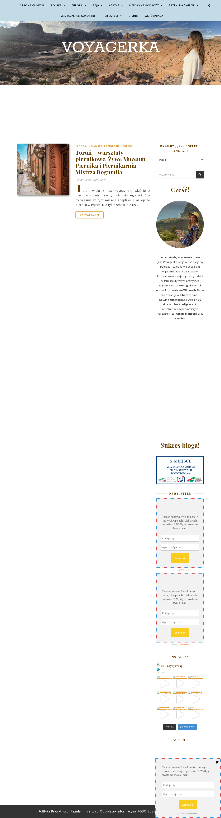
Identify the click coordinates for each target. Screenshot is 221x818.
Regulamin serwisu (85, 811)
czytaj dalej (89, 215)
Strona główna (32, 5)
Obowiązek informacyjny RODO (123, 811)
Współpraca (154, 15)
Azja (96, 5)
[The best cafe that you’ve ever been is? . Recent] (180, 699)
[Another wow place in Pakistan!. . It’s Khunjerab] (164, 714)
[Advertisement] (110, 111)
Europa (77, 5)
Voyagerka (110, 47)
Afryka (114, 5)
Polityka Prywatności (53, 811)
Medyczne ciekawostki (77, 15)
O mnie (133, 15)
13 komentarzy (95, 180)
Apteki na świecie (182, 5)
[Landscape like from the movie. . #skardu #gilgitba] (164, 683)
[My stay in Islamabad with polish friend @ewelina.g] (180, 683)
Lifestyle (112, 15)
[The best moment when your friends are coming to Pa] (164, 699)
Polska (56, 5)
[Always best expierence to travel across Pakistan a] (195, 683)
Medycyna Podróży (144, 5)
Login (152, 811)
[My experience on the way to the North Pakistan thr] (195, 714)
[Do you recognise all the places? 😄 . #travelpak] (180, 714)
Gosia (79, 180)
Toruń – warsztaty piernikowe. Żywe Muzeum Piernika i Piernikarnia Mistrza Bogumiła (110, 162)
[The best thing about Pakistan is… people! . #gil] (195, 699)
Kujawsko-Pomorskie (104, 146)
